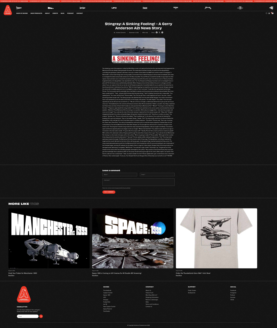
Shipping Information (152, 297)
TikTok (232, 300)
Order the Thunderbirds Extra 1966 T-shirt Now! (193, 273)
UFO (104, 297)
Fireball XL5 (106, 302)
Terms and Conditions (152, 304)
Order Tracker (192, 290)
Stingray (105, 300)
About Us (148, 290)
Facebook (233, 290)
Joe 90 (105, 304)
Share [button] (153, 32)
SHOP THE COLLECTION (8, 1)
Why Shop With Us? (151, 295)
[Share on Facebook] (157, 32)
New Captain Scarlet (109, 306)
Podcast (232, 295)
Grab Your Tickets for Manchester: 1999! (22, 273)
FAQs (147, 302)
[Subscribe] (41, 316)
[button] (49, 13)
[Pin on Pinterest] (162, 32)
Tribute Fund (149, 293)
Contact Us (149, 306)
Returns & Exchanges (152, 300)
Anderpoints (191, 293)
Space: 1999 (106, 295)
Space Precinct (107, 309)
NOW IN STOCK (91, 1)
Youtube (232, 297)
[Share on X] (159, 32)
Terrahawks (106, 311)
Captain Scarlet (107, 293)
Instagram (233, 293)
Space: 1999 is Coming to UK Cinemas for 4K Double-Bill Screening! (116, 273)
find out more (30, 1)
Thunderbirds (107, 290)
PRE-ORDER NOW (61, 1)
